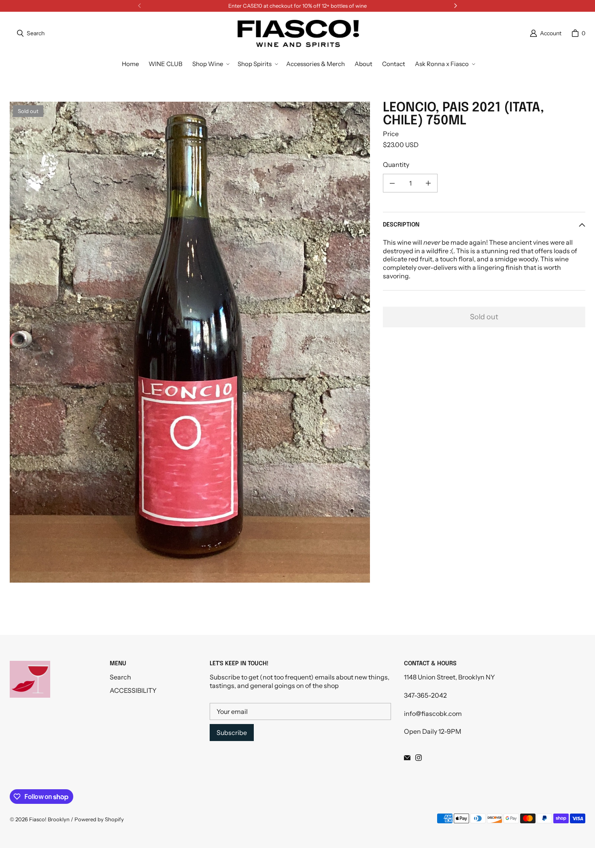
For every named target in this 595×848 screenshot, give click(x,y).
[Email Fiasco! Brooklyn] (407, 757)
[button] (210, 64)
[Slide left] (139, 5)
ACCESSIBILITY (133, 690)
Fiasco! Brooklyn (49, 819)
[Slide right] (455, 5)
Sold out (484, 316)
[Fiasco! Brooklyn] (298, 33)
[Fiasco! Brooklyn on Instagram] (418, 757)
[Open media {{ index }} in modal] (190, 342)
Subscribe (232, 732)
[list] (190, 342)
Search (120, 677)
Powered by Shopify (99, 819)
